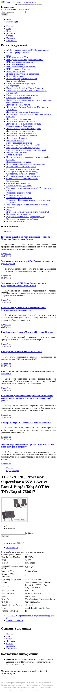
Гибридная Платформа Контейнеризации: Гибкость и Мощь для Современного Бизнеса (26, 238)
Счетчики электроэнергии (18, 183)
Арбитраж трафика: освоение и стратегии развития (26, 422)
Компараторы (12, 86)
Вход (8, 19)
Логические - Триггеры (17, 138)
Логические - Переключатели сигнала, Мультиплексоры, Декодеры (23, 125)
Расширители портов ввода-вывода (22, 171)
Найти (4, 15)
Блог (8, 28)
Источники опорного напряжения (21, 78)
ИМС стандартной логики (18, 69)
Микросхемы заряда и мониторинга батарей (26, 150)
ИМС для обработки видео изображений (24, 59)
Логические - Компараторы (18, 119)
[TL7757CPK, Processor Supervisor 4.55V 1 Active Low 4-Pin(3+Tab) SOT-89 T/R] (14, 521)
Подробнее (6, 254)
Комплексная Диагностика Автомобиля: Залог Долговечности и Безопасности (23, 308)
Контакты (10, 38)
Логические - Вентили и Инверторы (22, 112)
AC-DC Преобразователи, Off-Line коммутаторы (28, 50)
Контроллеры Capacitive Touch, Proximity (24, 88)
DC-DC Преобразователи (17, 52)
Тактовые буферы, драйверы (19, 186)
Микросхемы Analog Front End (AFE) (23, 145)
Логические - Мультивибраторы (20, 121)
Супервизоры (12, 181)
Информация (12, 547)
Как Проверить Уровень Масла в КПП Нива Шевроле (27, 332)
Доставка (10, 33)
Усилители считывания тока (19, 197)
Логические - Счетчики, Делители (22, 136)
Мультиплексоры (14, 155)
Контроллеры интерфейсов (18, 98)
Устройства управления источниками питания (27, 205)
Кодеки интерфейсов (15, 81)
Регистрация (12, 22)
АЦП (8, 55)
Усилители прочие (14, 195)
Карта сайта (11, 40)
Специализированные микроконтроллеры (25, 176)
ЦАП (8, 209)
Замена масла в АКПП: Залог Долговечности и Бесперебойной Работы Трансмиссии (23, 284)
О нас (9, 31)
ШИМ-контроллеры (15, 221)
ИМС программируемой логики (21, 67)
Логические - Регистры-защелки (21, 133)
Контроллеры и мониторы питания (22, 95)
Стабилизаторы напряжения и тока (22, 178)
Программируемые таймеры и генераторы (25, 164)
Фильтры (10, 207)
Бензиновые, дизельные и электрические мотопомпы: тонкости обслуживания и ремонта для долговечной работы (27, 397)
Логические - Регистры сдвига (20, 131)
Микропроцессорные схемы (19, 143)
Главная (10, 26)
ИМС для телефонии (15, 64)
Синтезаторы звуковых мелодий (21, 174)
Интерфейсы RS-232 (15, 71)
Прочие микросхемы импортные (21, 167)
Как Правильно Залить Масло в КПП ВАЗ (21, 351)
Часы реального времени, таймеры (22, 219)
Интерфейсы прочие (15, 76)
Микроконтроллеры (15, 140)
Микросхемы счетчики (16, 152)
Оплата (9, 36)
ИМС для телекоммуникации (19, 62)
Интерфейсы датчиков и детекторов (22, 74)
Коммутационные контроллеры (20, 83)
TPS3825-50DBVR (14, 620)
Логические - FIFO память (18, 105)
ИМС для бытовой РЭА (17, 57)
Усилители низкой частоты (18, 193)
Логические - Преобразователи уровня (23, 128)
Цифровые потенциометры (18, 214)
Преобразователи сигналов (18, 162)
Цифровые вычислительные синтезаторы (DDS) (28, 212)
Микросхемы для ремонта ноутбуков (23, 147)
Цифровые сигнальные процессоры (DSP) (25, 216)
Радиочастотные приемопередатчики (23, 169)
